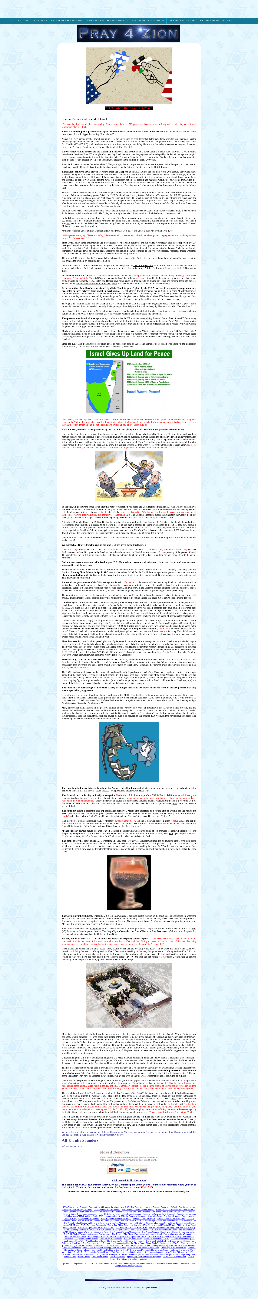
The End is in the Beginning (149, 1257)
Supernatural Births (171, 1236)
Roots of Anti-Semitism (114, 1252)
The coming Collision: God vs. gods (94, 1234)
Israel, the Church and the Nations (154, 1254)
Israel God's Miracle (134, 1252)
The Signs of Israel (152, 1225)
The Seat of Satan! (172, 1216)
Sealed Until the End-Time (92, 1223)
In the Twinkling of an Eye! (117, 1230)
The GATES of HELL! (171, 1225)
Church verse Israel (92, 1250)
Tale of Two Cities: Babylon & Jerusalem (125, 1225)
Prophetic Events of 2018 (91, 1207)
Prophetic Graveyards (96, 1225)
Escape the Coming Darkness (106, 1221)
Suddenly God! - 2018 (93, 1216)
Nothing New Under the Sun (161, 1227)
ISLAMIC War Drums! (180, 1239)
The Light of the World (104, 1254)
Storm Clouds (84, 1257)
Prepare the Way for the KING (116, 1207)
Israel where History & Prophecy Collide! (178, 1232)
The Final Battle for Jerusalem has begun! (147, 1223)
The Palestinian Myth (92, 1243)
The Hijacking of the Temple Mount (78, 1245)
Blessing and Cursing (133, 1239)
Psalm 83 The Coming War (181, 1250)
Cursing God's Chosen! (89, 1218)
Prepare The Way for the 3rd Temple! (159, 1214)
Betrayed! (162, 1245)
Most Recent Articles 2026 (110, 1263)
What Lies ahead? (188, 1243)
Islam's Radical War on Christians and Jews (89, 1232)
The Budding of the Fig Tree (114, 1250)
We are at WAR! (155, 1236)
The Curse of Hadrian (72, 1248)
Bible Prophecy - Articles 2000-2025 (138, 1263)
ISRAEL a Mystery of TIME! (133, 1236)
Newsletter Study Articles (167, 1263)
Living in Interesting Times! (86, 1239)
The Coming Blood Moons (111, 1239)
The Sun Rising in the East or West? (137, 1221)
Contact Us (92, 1263)
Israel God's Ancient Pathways (181, 1245)
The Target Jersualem (87, 1214)
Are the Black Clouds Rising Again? (142, 1243)
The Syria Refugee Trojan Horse (180, 1223)
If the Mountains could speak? (158, 1252)
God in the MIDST (117, 1257)
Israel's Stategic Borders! (81, 1209)
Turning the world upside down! (148, 1234)
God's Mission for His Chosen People (138, 1209)
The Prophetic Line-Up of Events (145, 1207)
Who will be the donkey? (82, 1254)
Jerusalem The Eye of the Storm (109, 1245)
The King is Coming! (150, 1232)
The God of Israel (118, 1248)
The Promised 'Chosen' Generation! (125, 1232)
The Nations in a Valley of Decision (132, 1259)
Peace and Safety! (169, 1207)
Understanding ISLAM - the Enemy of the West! (125, 1216)
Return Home (70, 1263)
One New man (176, 1254)
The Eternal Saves (174, 1241)
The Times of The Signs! (122, 1234)
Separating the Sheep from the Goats (103, 1236)
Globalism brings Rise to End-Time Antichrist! (175, 1209)
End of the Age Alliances (116, 1223)
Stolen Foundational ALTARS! (156, 1239)
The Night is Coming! (140, 1230)
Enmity (187, 1254)
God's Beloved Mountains (126, 1254)
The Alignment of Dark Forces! (107, 1209)
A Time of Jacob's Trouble (139, 1250)
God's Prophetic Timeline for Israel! (116, 1218)
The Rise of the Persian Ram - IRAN (131, 1227)
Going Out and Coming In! (144, 1218)
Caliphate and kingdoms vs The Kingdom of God (175, 1221)
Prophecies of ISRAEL (169, 1243)
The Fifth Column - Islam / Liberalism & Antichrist (120, 1214)
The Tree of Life (71, 1207)
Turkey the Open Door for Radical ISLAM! (96, 1227)
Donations (81, 1263)
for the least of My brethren (174, 1257)
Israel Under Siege (160, 1250)
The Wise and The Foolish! (110, 1212)
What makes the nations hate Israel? (141, 1245)
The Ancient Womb (100, 1257)
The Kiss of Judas (72, 1223)
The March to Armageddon (114, 1243)
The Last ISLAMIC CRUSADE (91, 1230)
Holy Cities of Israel (180, 1252)
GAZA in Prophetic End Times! (164, 1230)
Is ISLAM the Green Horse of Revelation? (126, 1241)
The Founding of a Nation (92, 1252)
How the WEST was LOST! (73, 1225)
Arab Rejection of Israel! (96, 1241)
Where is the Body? (70, 1252)
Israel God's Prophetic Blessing (96, 1248)
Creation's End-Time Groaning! (136, 1212)
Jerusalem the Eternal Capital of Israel (80, 1212)
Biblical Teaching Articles (131, 1266)
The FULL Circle (71, 1234)
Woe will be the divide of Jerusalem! (143, 1248)
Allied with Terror (155, 1216)
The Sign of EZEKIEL (155, 1241)
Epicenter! (131, 1257)
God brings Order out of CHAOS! (166, 1212)
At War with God (85, 1221)
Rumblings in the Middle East (173, 1248)
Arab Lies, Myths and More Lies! (171, 1218)
